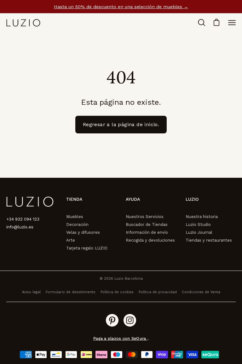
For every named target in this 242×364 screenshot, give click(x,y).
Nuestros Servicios (145, 216)
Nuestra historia (202, 216)
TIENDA (74, 199)
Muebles (74, 216)
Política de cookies (117, 292)
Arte (70, 240)
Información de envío (147, 232)
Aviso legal (31, 292)
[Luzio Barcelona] (23, 22)
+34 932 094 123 (22, 219)
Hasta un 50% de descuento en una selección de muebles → (121, 6)
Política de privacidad (158, 292)
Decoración (77, 224)
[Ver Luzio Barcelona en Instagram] (130, 320)
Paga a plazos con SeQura (120, 338)
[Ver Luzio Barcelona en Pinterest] (112, 320)
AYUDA (133, 199)
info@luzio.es (19, 227)
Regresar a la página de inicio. (121, 124)
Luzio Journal (199, 232)
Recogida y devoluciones (150, 240)
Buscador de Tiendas (147, 224)
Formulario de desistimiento (70, 292)
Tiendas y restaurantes (209, 240)
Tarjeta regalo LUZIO (86, 248)
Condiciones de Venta (201, 292)
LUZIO (192, 199)
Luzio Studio (198, 224)
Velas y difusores (83, 232)
